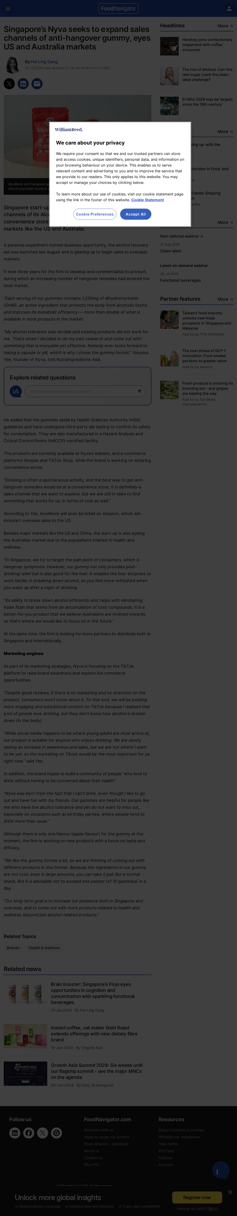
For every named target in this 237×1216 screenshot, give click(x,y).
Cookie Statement (147, 200)
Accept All (136, 214)
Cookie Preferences (95, 214)
